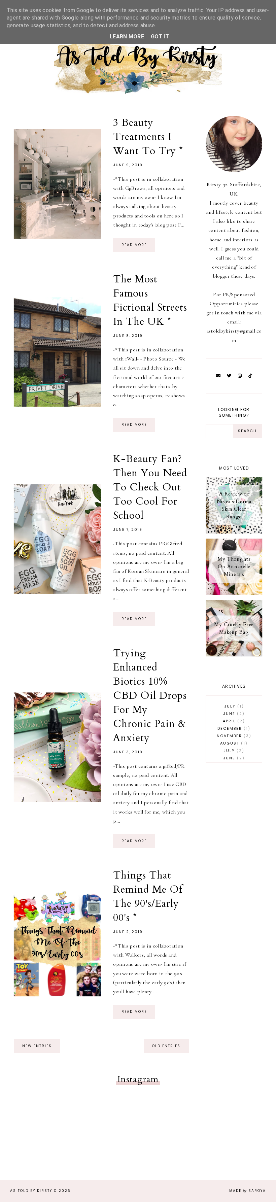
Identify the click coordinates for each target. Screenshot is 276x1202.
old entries (166, 1046)
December (232, 728)
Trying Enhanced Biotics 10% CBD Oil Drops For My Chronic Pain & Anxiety (150, 695)
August (232, 743)
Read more (134, 244)
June (232, 713)
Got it (160, 36)
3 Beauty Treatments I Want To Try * (148, 137)
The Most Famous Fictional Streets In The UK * (150, 300)
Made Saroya (247, 1190)
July (233, 706)
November (233, 736)
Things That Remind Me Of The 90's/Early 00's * (147, 896)
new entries (37, 1046)
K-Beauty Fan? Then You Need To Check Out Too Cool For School (150, 487)
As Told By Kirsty (31, 1190)
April (233, 721)
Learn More (127, 36)
